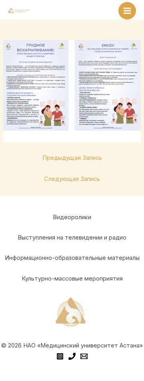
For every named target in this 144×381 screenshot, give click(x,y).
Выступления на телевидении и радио (72, 237)
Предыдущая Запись (72, 157)
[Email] (84, 356)
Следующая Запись (72, 179)
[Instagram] (60, 356)
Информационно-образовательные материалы (72, 257)
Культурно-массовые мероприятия (72, 278)
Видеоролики (72, 217)
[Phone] (72, 356)
